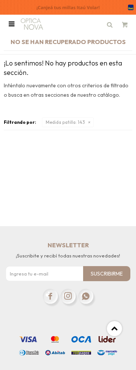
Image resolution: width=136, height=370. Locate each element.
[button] (109, 24)
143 (65, 122)
